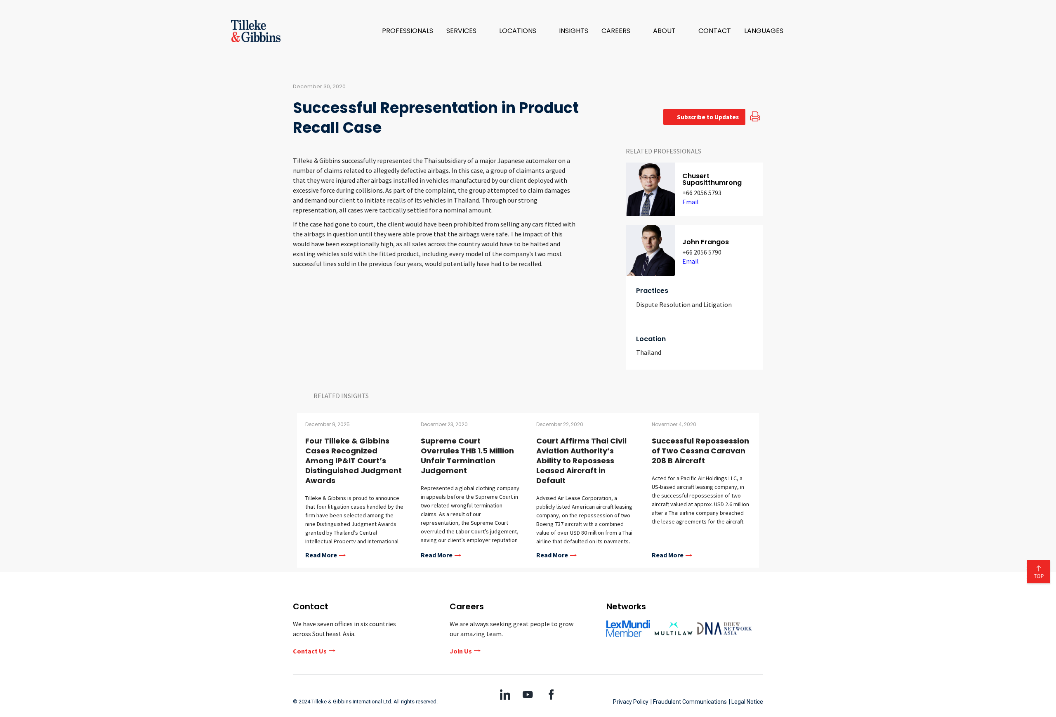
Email (690, 202)
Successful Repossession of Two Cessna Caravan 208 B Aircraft (700, 451)
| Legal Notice (746, 701)
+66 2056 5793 (701, 193)
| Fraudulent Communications (689, 701)
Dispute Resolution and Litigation (684, 304)
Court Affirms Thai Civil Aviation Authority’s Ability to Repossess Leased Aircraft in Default (581, 461)
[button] (466, 31)
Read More (321, 555)
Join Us (461, 651)
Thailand (648, 352)
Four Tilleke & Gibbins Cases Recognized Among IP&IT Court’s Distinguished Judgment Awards (353, 461)
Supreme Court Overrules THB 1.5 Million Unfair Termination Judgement (467, 456)
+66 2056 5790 (701, 252)
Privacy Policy (630, 701)
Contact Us (310, 651)
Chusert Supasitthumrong (712, 179)
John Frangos (705, 242)
